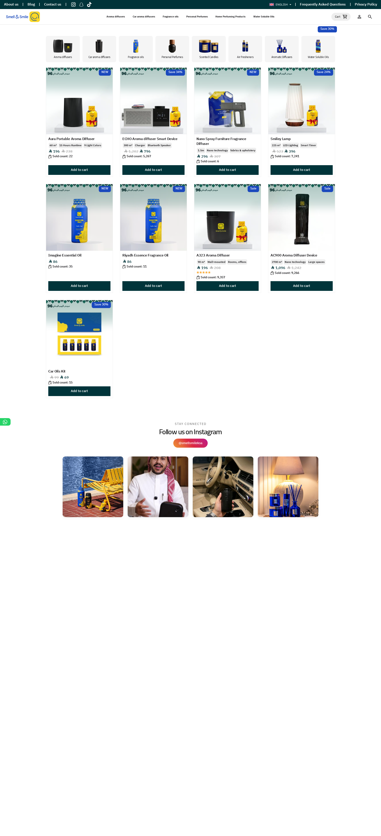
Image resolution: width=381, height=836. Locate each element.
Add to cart (79, 169)
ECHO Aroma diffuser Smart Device (149, 138)
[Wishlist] (359, 16)
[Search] (370, 16)
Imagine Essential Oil (64, 255)
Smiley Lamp (281, 138)
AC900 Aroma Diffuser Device (294, 255)
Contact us (52, 4)
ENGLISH (282, 4)
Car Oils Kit (56, 371)
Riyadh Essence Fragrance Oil (145, 255)
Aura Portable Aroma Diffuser (71, 138)
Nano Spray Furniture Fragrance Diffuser (221, 141)
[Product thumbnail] (79, 101)
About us (11, 4)
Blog (31, 4)
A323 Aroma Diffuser (213, 255)
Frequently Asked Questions (323, 4)
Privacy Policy (366, 4)
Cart (337, 17)
